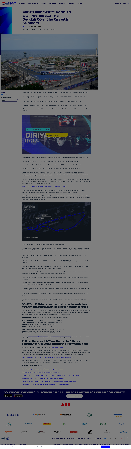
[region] (65, 447)
